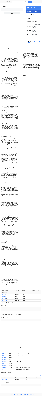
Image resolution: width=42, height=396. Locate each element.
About (9, 394)
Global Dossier (37, 41)
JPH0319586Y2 (4, 345)
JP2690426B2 (4, 361)
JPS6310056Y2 (4, 365)
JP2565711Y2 (4, 355)
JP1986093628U (4, 379)
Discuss (28, 42)
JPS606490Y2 (4, 363)
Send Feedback (13, 394)
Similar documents (30, 38)
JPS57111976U (4, 300)
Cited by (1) (36, 37)
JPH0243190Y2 (4, 339)
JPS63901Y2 (4, 341)
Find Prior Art (30, 11)
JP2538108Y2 (4, 353)
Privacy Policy (29, 394)
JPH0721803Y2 (4, 369)
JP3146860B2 (4, 335)
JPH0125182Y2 (4, 357)
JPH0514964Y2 (4, 351)
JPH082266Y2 (4, 367)
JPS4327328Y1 (4, 294)
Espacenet (33, 41)
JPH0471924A (4, 347)
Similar (36, 11)
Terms (25, 394)
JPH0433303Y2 (4, 359)
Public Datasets (20, 394)
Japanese (34, 14)
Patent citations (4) (32, 37)
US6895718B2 (4, 311)
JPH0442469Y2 (4, 337)
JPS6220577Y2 (4, 349)
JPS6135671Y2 (4, 343)
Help (33, 394)
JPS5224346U (4, 298)
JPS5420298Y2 (4, 296)
